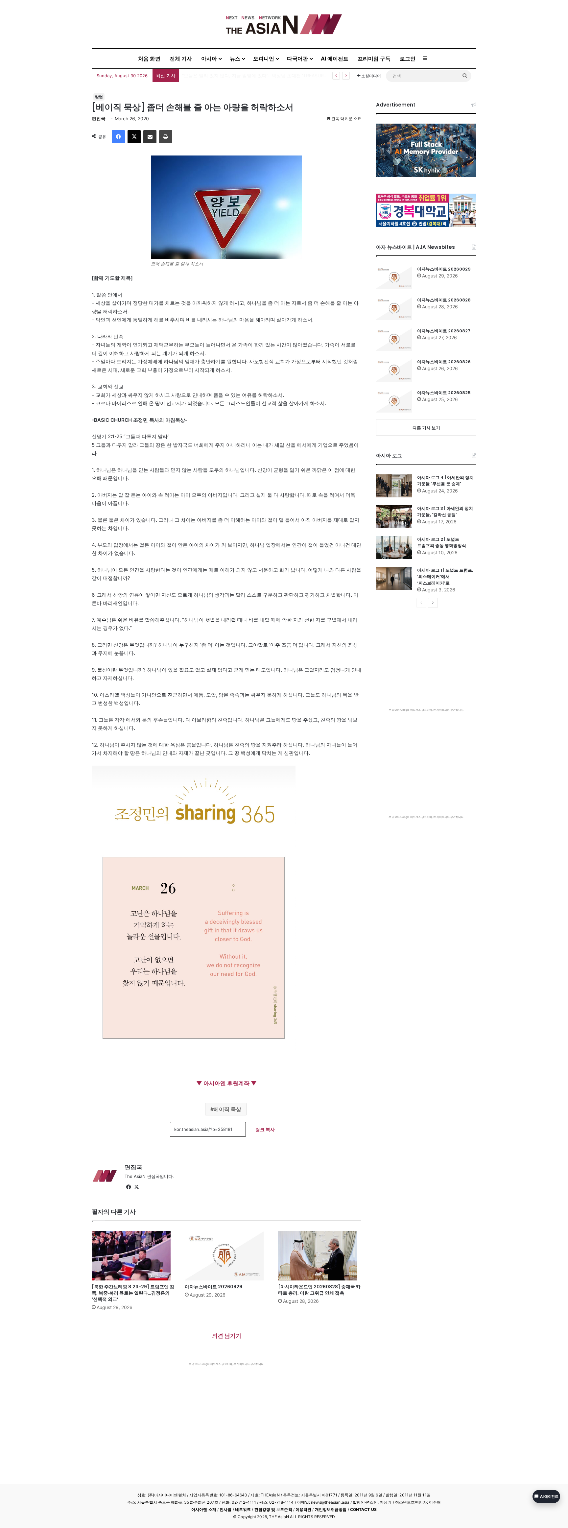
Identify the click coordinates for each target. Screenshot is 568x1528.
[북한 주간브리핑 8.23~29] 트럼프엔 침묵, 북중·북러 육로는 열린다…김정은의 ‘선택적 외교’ (133, 1292)
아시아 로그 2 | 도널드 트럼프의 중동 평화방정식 (441, 542)
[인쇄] (165, 136)
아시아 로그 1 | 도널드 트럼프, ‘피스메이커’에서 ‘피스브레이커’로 (445, 576)
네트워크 (243, 1509)
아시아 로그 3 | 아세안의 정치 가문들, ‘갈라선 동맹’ (445, 511)
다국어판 (297, 58)
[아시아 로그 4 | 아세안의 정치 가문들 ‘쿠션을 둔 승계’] (394, 485)
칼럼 (99, 96)
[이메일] (149, 136)
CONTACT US (363, 1509)
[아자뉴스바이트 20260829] (226, 1255)
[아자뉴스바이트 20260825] (394, 401)
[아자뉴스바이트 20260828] (394, 308)
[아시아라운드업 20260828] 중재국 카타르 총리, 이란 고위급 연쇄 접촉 (319, 1289)
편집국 (99, 118)
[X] (134, 136)
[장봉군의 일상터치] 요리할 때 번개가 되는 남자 (231, 75)
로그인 (407, 58)
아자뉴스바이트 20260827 (443, 331)
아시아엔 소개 (203, 1509)
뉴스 (235, 58)
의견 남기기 (226, 1335)
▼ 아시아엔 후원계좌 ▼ (226, 1083)
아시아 (209, 58)
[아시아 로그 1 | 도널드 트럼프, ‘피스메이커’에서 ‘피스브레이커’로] (394, 578)
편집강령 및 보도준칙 (273, 1509)
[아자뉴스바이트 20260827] (394, 339)
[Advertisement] (226, 1415)
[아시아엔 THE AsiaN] (284, 24)
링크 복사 (265, 1129)
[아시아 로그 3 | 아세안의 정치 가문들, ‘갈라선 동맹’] (394, 516)
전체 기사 (181, 58)
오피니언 (263, 58)
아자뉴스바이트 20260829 (213, 1286)
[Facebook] (118, 136)
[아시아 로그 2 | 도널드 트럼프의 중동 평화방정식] (394, 547)
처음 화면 (149, 58)
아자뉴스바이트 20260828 (444, 300)
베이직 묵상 (227, 1109)
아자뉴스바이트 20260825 (444, 393)
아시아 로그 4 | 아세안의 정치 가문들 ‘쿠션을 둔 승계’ (445, 480)
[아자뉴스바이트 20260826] (394, 370)
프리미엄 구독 (374, 58)
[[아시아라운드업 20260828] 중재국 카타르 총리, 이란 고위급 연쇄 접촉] (319, 1255)
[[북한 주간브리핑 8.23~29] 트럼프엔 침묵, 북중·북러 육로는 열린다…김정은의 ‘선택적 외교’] (133, 1255)
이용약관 (303, 1509)
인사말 (225, 1509)
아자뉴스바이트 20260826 (444, 362)
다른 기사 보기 (426, 427)
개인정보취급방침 (331, 1509)
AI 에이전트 (334, 58)
